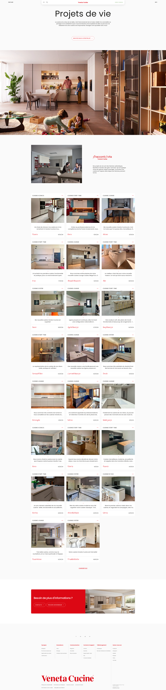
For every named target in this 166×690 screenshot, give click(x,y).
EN (80, 636)
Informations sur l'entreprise (59, 684)
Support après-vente (87, 653)
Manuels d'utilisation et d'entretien (103, 650)
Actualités (72, 650)
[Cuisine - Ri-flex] (118, 488)
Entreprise (43, 648)
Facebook (115, 648)
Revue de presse (73, 653)
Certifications (44, 655)
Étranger (58, 650)
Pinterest (114, 655)
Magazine (72, 648)
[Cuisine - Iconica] (47, 210)
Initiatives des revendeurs (62, 653)
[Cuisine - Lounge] (118, 210)
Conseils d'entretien (87, 658)
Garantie (85, 650)
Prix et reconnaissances (46, 650)
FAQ (84, 655)
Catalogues (99, 648)
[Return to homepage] (68, 678)
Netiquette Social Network (59, 687)
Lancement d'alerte (79, 684)
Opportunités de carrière (46, 653)
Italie (57, 648)
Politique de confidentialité (47, 684)
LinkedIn (114, 653)
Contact (85, 648)
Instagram (115, 650)
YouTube (114, 660)
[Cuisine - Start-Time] (83, 210)
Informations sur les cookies (47, 687)
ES (89, 636)
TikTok (114, 658)
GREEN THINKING (119, 2)
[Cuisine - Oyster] (47, 303)
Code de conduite (70, 684)
